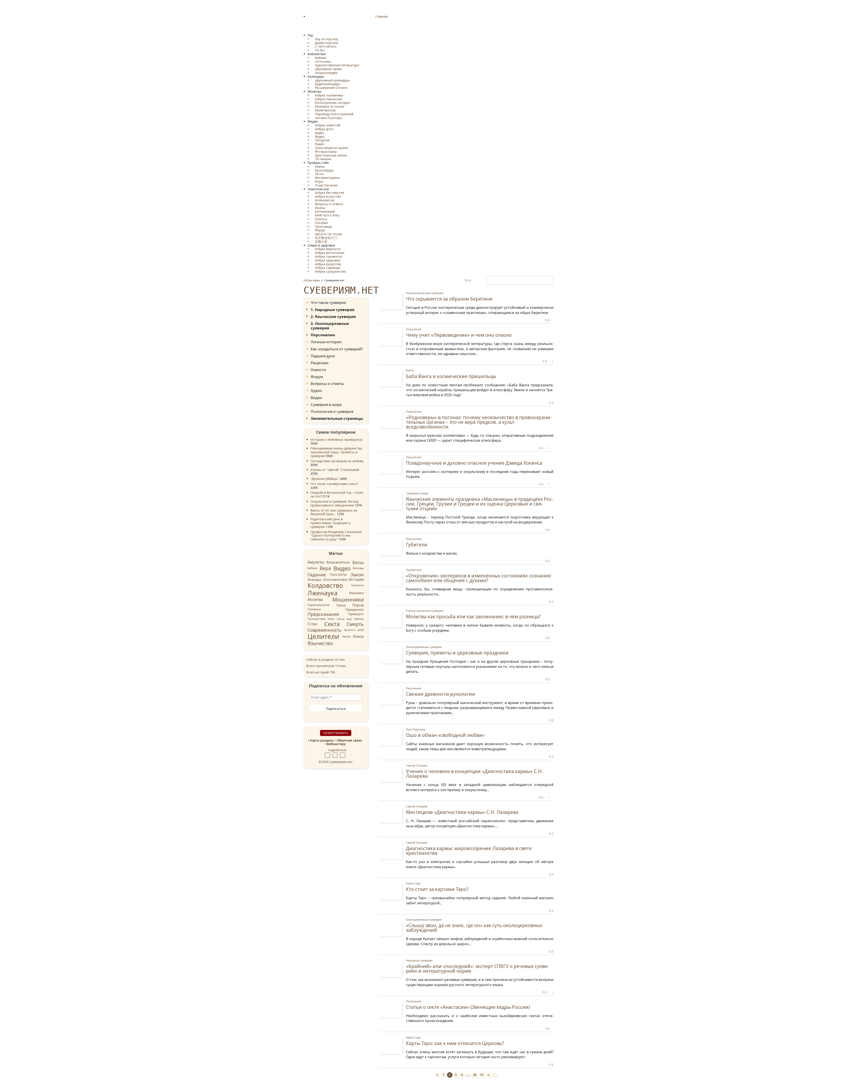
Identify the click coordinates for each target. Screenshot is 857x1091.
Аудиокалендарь (327, 84)
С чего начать (325, 46)
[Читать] (413, 320)
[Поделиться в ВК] (328, 755)
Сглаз (312, 623)
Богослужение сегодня (332, 102)
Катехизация (324, 211)
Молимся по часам (329, 106)
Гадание (317, 574)
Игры (318, 181)
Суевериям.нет (341, 290)
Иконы (319, 208)
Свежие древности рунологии (440, 694)
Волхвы (358, 568)
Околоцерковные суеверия (424, 647)
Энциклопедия (325, 73)
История (356, 579)
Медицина (356, 593)
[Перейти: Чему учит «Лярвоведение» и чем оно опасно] (390, 336)
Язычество (320, 643)
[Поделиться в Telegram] (343, 755)
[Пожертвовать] (560, 1076)
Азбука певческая (328, 99)
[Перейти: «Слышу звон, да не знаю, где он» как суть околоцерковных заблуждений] (390, 927)
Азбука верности (327, 249)
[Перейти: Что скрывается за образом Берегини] (390, 300)
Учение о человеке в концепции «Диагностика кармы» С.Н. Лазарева (474, 773)
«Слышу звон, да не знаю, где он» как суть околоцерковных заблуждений (474, 927)
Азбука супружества (330, 271)
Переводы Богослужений (334, 114)
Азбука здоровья (327, 260)
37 (481, 1075)
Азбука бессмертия (329, 192)
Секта (332, 624)
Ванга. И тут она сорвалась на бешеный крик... (333, 512)
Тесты (319, 174)
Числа (346, 636)
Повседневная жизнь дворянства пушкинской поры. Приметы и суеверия (336, 452)
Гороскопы (338, 574)
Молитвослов (324, 110)
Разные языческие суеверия (424, 293)
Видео (319, 136)
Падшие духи (323, 355)
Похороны (314, 609)
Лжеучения (413, 329)
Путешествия (316, 619)
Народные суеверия (419, 960)
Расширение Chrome (330, 88)
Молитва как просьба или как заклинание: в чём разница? (473, 616)
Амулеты (316, 562)
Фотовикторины (327, 178)
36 (474, 1075)
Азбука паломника (328, 95)
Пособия (321, 223)
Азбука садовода (327, 267)
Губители (416, 544)
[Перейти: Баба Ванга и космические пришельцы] (390, 377)
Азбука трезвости (328, 256)
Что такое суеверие (328, 302)
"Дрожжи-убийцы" (324, 479)
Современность (324, 630)
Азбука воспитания (329, 253)
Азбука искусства (327, 196)
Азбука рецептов (327, 264)
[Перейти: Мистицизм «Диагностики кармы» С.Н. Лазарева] (390, 813)
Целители (323, 636)
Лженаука (323, 593)
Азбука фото (323, 129)
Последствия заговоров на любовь (337, 461)
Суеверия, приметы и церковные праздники (457, 653)
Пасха (341, 605)
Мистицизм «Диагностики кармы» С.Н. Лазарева (462, 812)
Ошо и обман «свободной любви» (445, 735)
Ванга (410, 370)
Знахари (314, 579)
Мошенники (348, 599)
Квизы (319, 166)
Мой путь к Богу (326, 215)
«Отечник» (322, 61)
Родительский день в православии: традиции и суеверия (330, 523)
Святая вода (344, 618)
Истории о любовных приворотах (336, 439)
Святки (359, 619)
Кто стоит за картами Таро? (437, 889)
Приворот (356, 614)
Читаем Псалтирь (328, 118)
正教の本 (320, 241)
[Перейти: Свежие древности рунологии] (390, 695)
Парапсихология (319, 605)
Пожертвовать (335, 733)
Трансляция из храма (331, 148)
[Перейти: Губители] (390, 546)
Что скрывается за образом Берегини (449, 299)
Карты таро (413, 883)
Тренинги (349, 629)
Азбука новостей (327, 125)
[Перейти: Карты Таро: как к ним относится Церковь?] (390, 1045)
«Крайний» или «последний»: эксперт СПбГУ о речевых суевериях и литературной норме (477, 968)
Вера (325, 568)
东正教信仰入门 (325, 238)
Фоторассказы (325, 151)
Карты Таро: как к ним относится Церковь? (455, 1043)
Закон (357, 574)
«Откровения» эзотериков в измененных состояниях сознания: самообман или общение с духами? (479, 578)
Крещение (357, 585)
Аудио (319, 133)
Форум (319, 230)
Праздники (354, 609)
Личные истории (326, 341)
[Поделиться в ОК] (335, 755)
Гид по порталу (326, 39)
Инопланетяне (335, 579)
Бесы (358, 562)
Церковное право (328, 69)
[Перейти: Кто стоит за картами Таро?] (390, 890)
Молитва (315, 599)
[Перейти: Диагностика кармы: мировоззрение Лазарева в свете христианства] (390, 850)
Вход (468, 280)
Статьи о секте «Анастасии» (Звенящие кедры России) (468, 1007)
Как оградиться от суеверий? (337, 348)
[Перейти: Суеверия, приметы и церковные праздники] (390, 654)
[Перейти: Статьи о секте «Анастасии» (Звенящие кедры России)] (390, 1008)
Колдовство (325, 585)
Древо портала (326, 43)
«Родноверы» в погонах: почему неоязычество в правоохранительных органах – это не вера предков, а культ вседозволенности (479, 422)
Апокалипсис (324, 200)
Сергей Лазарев (416, 765)
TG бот (319, 50)
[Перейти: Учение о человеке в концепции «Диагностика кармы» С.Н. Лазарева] (390, 773)
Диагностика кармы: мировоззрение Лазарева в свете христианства (469, 850)
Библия (320, 58)
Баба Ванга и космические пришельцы (451, 376)
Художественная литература (336, 65)
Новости (318, 369)
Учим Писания (325, 185)
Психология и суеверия (332, 411)
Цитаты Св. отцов (328, 234)
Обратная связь (349, 740)
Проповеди (323, 226)
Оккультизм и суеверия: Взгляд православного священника (334, 503)
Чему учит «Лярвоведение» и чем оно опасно (459, 335)
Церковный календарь (332, 80)
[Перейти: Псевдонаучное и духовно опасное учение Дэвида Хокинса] (390, 464)
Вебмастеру (336, 744)
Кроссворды (324, 170)
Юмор (358, 636)
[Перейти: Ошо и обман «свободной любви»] (390, 736)
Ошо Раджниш (415, 729)
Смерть (355, 624)
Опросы (320, 219)
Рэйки (331, 618)
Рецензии (320, 362)
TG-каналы (322, 159)
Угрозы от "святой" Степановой (334, 470)
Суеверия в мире (326, 404)
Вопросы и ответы (328, 204)
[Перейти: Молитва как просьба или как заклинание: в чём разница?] (390, 618)
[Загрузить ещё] (494, 1075)
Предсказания (323, 614)
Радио (319, 144)
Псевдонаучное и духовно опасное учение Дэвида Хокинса (474, 463)
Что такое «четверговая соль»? (334, 484)
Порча (358, 605)
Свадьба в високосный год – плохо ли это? (336, 494)
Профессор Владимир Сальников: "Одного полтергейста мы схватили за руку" (336, 535)
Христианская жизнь (330, 155)
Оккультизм (413, 539)
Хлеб (361, 630)
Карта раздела (321, 740)
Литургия (321, 140)
